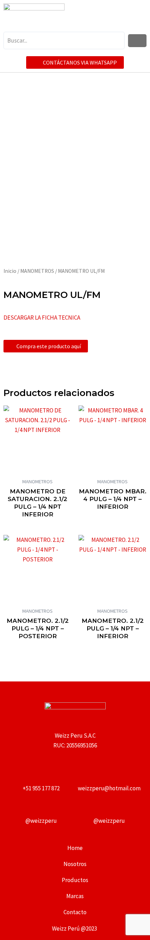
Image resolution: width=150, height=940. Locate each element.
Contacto (75, 912)
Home (75, 848)
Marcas (75, 896)
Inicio (9, 271)
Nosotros (75, 864)
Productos (75, 880)
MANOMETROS (37, 271)
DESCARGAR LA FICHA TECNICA (41, 317)
